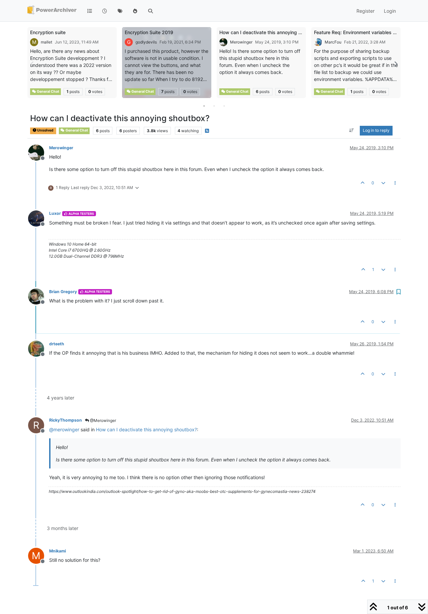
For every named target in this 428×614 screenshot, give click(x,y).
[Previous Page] (32, 64)
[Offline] (38, 152)
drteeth (56, 343)
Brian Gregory (63, 291)
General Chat (47, 91)
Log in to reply (376, 130)
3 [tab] (224, 105)
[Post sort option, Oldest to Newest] (351, 131)
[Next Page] (396, 64)
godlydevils (146, 42)
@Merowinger (102, 420)
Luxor (55, 213)
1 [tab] (204, 105)
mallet (46, 42)
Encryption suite (48, 32)
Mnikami (57, 550)
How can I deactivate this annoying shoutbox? (270, 32)
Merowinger (241, 42)
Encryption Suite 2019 (149, 32)
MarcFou (333, 42)
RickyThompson (65, 420)
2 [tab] (214, 105)
